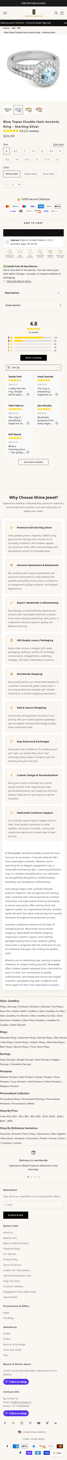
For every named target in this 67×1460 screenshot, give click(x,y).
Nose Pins (5, 1011)
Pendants (23, 1006)
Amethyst (19, 1138)
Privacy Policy (10, 1259)
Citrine (61, 1138)
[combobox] (33, 367)
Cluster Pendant (43, 1077)
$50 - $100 (42, 1116)
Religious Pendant (9, 1086)
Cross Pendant (18, 1081)
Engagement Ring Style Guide (19, 1291)
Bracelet (45, 1006)
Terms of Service (12, 1264)
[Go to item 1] (7, 109)
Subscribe (16, 1215)
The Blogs (8, 1318)
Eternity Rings (45, 1037)
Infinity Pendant (52, 1081)
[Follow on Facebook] (5, 1423)
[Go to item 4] (39, 109)
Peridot (43, 1138)
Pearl (25, 1134)
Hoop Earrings (7, 1059)
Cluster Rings (21, 1042)
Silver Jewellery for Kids (43, 1015)
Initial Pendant (35, 1081)
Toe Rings (57, 1006)
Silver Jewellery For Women (14, 1015)
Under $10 (5, 1116)
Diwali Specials (18, 1024)
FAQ (5, 1355)
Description (12, 292)
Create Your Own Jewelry (16, 1270)
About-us (8, 1232)
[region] (33, 1161)
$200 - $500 (6, 1121)
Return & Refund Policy (15, 1243)
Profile (6, 1333)
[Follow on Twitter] (13, 1423)
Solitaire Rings (37, 1042)
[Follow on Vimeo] (47, 1423)
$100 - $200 (56, 1116)
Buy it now (33, 232)
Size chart (58, 144)
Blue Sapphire (59, 1134)
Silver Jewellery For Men (52, 1011)
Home (6, 28)
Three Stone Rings (39, 1046)
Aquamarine (43, 1134)
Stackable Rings (8, 1037)
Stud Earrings (42, 1059)
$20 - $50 (16, 28)
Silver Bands (60, 1037)
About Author (10, 1297)
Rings (3, 1006)
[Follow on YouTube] (38, 1423)
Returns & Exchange (14, 1344)
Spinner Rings (21, 1046)
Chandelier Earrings (21, 1064)
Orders (7, 1338)
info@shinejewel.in (21, 1402)
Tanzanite (5, 1134)
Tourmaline (32, 1138)
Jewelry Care (10, 1237)
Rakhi (24, 1011)
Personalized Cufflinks (23, 1103)
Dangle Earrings (25, 1059)
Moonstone (7, 1138)
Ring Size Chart (11, 1281)
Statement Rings (27, 1037)
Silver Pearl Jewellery (34, 1020)
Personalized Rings (10, 1099)
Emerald (16, 1134)
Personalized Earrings (33, 1099)
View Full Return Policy (19, 281)
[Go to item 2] (18, 109)
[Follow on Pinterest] (30, 1423)
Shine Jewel (14, 853)
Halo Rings (7, 1042)
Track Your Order (12, 1349)
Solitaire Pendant (9, 1077)
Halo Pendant (27, 1077)
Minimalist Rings (55, 1042)
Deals (6, 1312)
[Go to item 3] (28, 109)
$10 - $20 (18, 1116)
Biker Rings (6, 1046)
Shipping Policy (11, 1248)
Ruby (32, 1134)
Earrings (12, 1006)
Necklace (35, 1006)
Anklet (15, 1011)
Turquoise (6, 1143)
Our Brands (9, 1253)
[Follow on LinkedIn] (55, 1423)
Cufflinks (32, 1011)
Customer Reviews (13, 1286)
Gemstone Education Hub (17, 1275)
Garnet (52, 1138)
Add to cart (33, 223)
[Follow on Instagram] (21, 1423)
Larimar (17, 1143)
